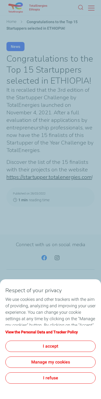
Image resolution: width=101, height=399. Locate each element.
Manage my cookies (50, 362)
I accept (50, 346)
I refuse (50, 377)
